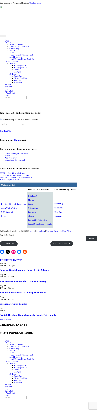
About (32, 231)
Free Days (32, 212)
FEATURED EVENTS (11, 260)
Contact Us (5, 131)
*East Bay (58, 212)
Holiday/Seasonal (16, 44)
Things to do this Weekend (15, 160)
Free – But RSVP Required (19, 46)
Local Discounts (15, 57)
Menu (3, 36)
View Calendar (5, 320)
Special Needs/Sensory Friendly (40, 224)
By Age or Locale (11, 61)
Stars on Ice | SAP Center (9, 180)
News (7, 95)
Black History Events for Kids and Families (16, 177)
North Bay (18, 82)
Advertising (40, 231)
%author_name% (35, 3)
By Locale (13, 74)
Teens (16, 70)
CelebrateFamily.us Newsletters (16, 154)
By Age (12, 63)
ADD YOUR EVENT (61, 244)
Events (7, 156)
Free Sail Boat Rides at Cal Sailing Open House (23, 292)
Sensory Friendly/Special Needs (21, 55)
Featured (8, 85)
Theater (31, 216)
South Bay (18, 76)
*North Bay (58, 216)
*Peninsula (58, 208)
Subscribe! (9, 91)
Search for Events (7, 235)
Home (7, 40)
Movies (12, 51)
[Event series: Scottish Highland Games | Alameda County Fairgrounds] (7, 310)
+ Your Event (10, 93)
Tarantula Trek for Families (13, 304)
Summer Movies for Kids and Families (14, 175)
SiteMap (63, 231)
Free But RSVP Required (37, 220)
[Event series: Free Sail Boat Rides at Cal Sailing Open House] (15, 288)
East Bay (17, 80)
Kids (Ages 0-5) (20, 65)
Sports (11, 53)
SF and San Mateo (21, 78)
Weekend (8, 87)
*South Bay (58, 204)
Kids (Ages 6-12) (20, 68)
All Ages (17, 72)
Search (91, 239)
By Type (8, 42)
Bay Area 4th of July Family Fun (13, 204)
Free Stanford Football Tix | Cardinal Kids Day (23, 281)
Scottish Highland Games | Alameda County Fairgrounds (28, 315)
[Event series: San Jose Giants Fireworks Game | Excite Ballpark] (16, 266)
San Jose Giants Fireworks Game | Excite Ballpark (24, 270)
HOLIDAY (32, 196)
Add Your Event (11, 158)
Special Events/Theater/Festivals (21, 59)
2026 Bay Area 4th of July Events (12, 173)
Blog (6, 89)
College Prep (14, 48)
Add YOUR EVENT (9, 208)
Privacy (69, 231)
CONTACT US (7, 212)
